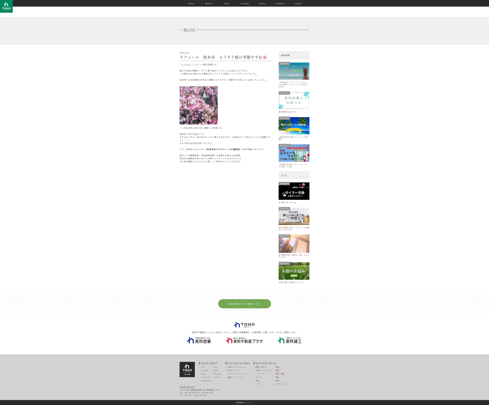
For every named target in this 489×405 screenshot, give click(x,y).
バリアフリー (261, 373)
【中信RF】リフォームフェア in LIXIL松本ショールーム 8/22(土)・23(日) (294, 84)
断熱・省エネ (261, 367)
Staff (203, 373)
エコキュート (280, 383)
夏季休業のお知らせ (287, 112)
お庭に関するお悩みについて (291, 282)
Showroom (205, 377)
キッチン (259, 377)
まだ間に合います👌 (287, 202)
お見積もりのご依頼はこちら (245, 303)
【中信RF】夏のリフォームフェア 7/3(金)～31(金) (294, 165)
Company (217, 373)
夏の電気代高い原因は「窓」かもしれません (294, 256)
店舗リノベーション (235, 377)
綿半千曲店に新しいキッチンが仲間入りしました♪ (294, 228)
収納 (277, 380)
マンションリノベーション (238, 373)
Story (215, 367)
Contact (216, 377)
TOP (203, 367)
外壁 (277, 370)
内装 (277, 377)
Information (206, 380)
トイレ (258, 383)
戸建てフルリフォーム (236, 367)
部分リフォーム (233, 370)
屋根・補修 (279, 373)
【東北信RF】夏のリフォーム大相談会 (293, 138)
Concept (204, 370)
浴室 (257, 380)
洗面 (277, 367)
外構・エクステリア (264, 370)
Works (215, 370)
